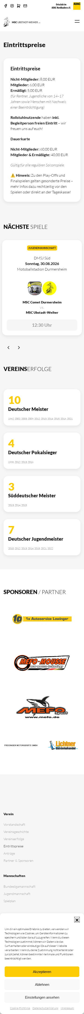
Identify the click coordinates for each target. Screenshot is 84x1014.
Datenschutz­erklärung (45, 1008)
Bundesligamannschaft (19, 886)
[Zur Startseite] (22, 21)
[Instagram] (12, 6)
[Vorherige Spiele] (9, 348)
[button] (77, 919)
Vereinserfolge (14, 839)
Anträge (9, 853)
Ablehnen (42, 985)
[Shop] (19, 6)
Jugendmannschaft (17, 894)
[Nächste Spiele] (18, 348)
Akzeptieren (42, 972)
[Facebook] (6, 6)
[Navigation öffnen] (77, 21)
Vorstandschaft (14, 824)
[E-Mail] (25, 6)
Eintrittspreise (13, 846)
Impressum (67, 1008)
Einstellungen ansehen (42, 997)
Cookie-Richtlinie (20, 1008)
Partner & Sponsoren (18, 861)
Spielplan (10, 901)
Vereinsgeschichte (16, 832)
